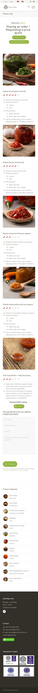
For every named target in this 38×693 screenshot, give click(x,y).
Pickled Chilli (7, 14)
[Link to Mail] (33, 1)
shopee (5, 1)
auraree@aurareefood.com (17, 632)
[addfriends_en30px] (8, 639)
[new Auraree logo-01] (16, 7)
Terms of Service (19, 470)
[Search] (28, 7)
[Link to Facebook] (30, 1)
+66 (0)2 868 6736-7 (13, 629)
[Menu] (32, 7)
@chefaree (12, 635)
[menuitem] (5, 1)
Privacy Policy (7, 470)
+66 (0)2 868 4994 (12, 627)
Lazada (11, 1)
